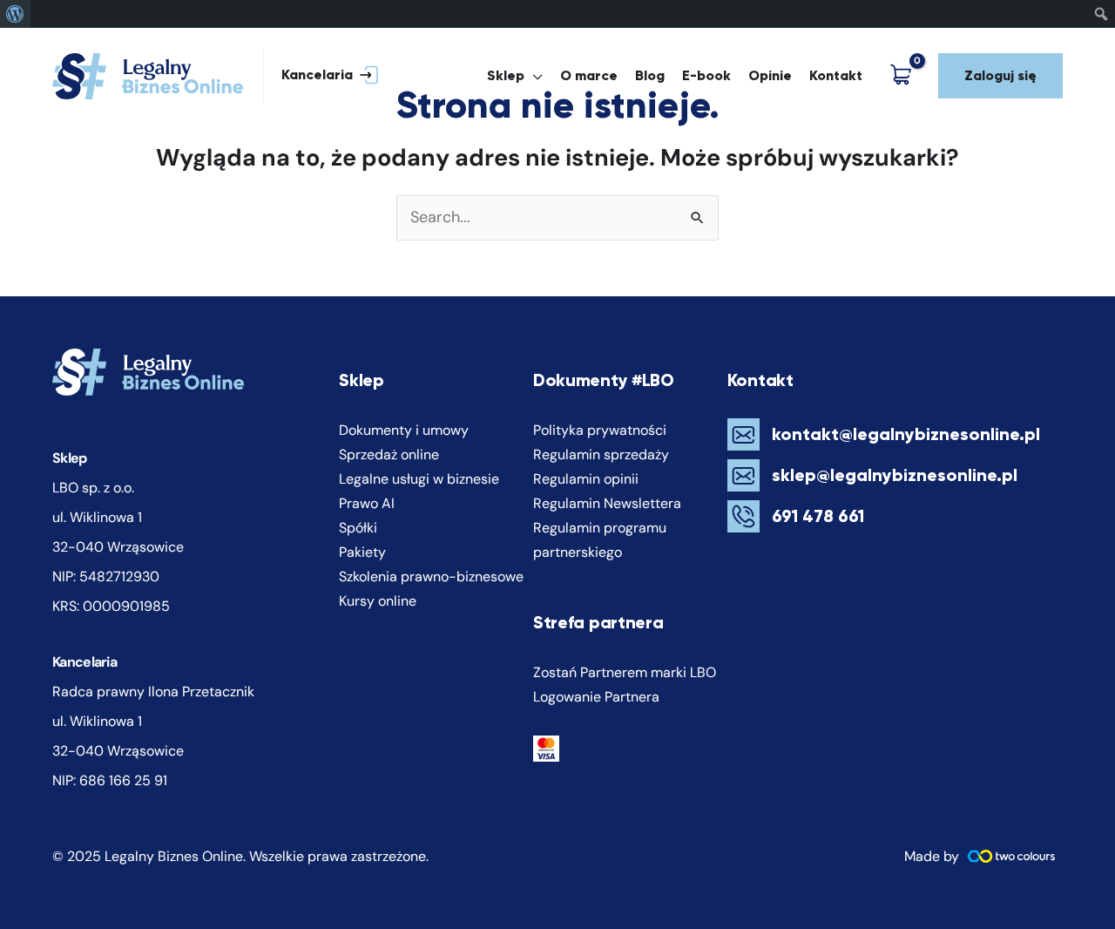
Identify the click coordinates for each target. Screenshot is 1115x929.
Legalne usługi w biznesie (419, 479)
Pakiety (362, 552)
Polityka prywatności (599, 430)
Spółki (358, 528)
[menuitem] (15, 14)
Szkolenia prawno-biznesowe (431, 576)
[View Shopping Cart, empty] (904, 76)
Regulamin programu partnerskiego (599, 540)
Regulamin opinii (586, 479)
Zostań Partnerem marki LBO (624, 672)
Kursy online (377, 601)
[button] (321, 76)
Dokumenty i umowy (404, 430)
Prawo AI (367, 503)
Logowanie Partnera (596, 697)
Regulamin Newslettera (607, 503)
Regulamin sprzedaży (601, 454)
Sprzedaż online (389, 454)
